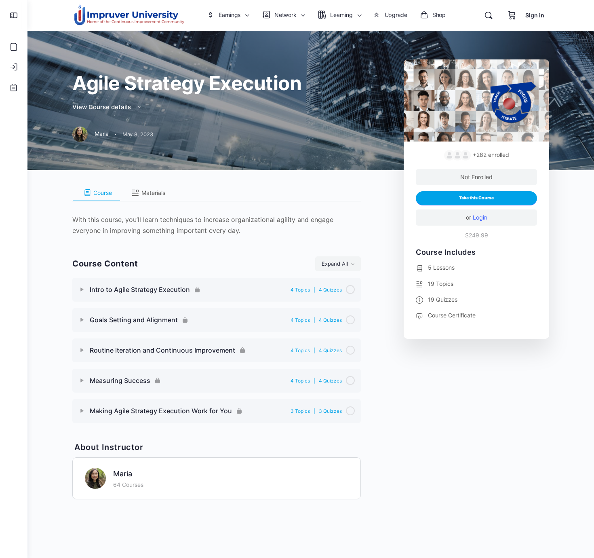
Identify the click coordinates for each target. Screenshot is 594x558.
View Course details (102, 107)
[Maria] (95, 477)
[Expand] (82, 289)
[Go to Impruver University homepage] (128, 15)
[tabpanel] (216, 218)
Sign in (534, 15)
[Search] (488, 15)
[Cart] (512, 15)
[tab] (96, 192)
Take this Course (476, 198)
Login (480, 217)
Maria (122, 473)
